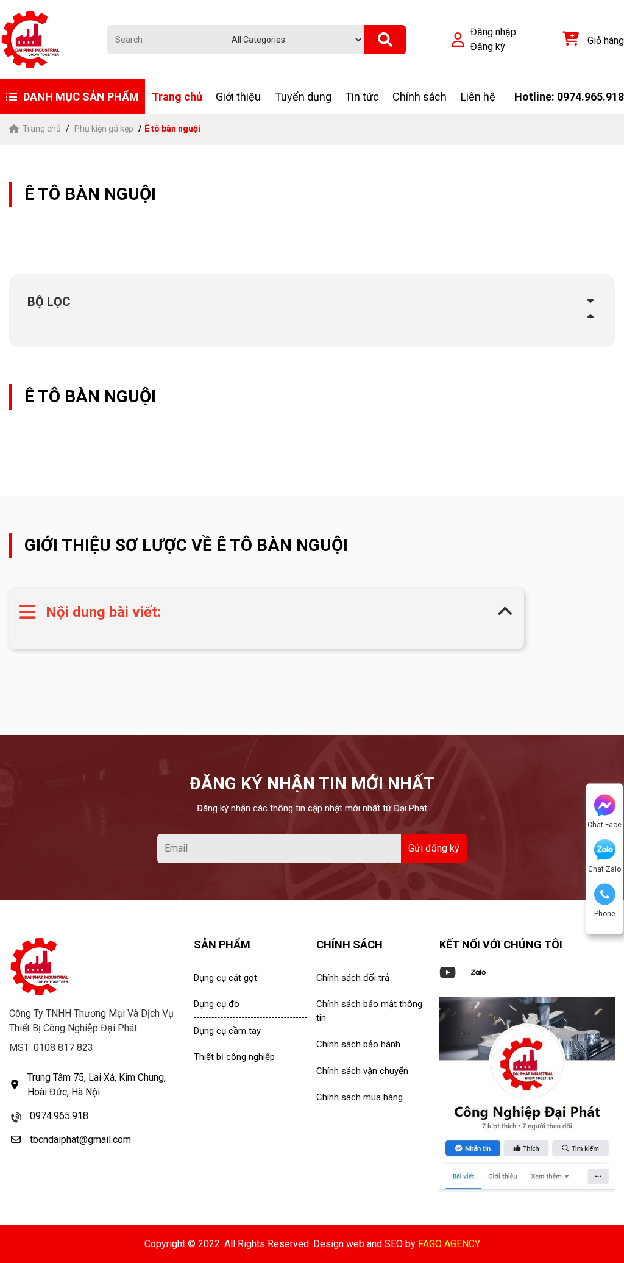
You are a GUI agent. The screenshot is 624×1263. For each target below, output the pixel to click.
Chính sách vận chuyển (362, 1071)
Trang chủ (177, 96)
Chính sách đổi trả (352, 977)
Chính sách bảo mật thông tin (369, 1010)
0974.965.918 (59, 1116)
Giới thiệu (238, 96)
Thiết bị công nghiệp (234, 1056)
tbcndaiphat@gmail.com (80, 1139)
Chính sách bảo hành (358, 1044)
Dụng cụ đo (216, 1003)
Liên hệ (478, 96)
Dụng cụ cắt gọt (225, 977)
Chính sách (419, 96)
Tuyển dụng (303, 96)
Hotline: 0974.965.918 (569, 96)
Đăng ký (487, 46)
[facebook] (527, 1094)
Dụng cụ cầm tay (227, 1030)
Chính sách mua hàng (359, 1097)
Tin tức (362, 96)
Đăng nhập (493, 32)
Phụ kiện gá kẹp (103, 128)
